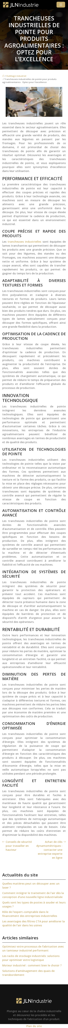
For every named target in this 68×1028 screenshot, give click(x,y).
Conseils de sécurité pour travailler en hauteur (19, 846)
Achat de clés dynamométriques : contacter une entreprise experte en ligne (49, 849)
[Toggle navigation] (60, 5)
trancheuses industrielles (24, 241)
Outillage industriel (16, 75)
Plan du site (34, 1026)
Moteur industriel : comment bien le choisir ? (32, 965)
